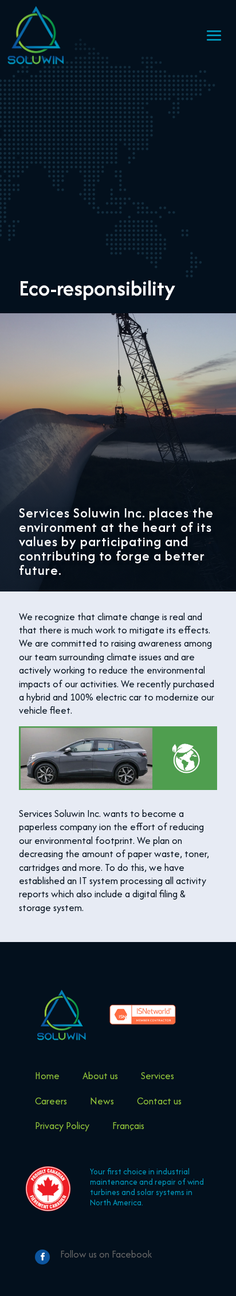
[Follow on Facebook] (42, 1257)
